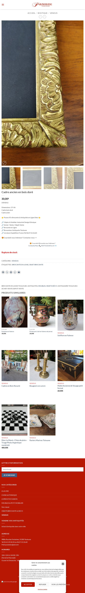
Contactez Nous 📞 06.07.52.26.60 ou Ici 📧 (42, 246)
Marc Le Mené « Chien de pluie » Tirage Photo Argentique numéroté (14, 442)
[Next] (79, 93)
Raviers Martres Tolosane (40, 440)
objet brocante (36, 265)
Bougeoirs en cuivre (37, 386)
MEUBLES (42, 286)
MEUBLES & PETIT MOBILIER (12, 503)
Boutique (42, 13)
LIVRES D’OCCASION (9, 499)
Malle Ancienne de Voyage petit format (70, 387)
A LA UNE (5, 491)
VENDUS (53, 13)
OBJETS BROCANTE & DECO (12, 511)
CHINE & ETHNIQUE (9, 495)
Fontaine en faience (8, 331)
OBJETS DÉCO (51, 286)
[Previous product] (44, 16)
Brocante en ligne (20, 265)
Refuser (42, 584)
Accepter (28, 584)
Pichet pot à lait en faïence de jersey (41, 331)
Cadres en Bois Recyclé (11, 386)
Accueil (31, 13)
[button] (63, 564)
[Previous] (6, 93)
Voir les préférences (57, 584)
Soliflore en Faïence (65, 335)
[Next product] (40, 16)
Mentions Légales (42, 589)
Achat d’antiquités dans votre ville (14, 526)
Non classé (5, 507)
